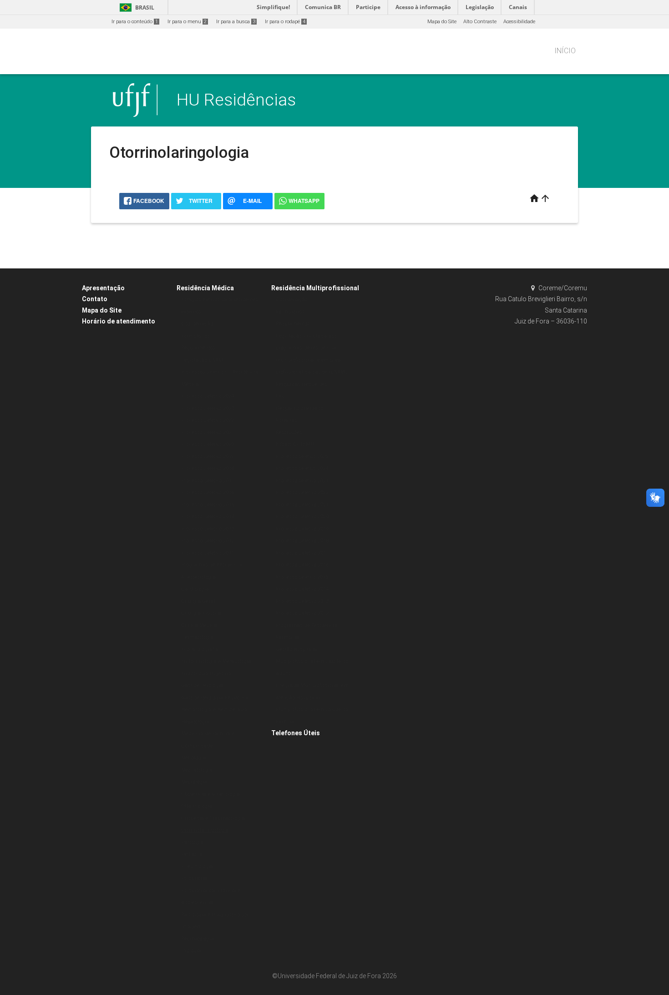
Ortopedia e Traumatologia (213, 818)
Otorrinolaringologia (204, 830)
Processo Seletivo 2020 (207, 444)
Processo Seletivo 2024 (207, 396)
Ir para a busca (235, 22)
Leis (280, 396)
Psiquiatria (194, 878)
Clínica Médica (199, 625)
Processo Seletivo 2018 (207, 468)
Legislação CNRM (202, 360)
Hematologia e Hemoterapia (214, 709)
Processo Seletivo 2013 (207, 529)
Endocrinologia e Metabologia (216, 661)
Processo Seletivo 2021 (207, 432)
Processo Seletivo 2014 (207, 517)
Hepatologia (195, 722)
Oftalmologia (196, 806)
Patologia (192, 842)
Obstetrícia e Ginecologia (210, 794)
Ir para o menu (187, 22)
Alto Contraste (480, 22)
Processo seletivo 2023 (302, 481)
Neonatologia (197, 770)
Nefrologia (193, 758)
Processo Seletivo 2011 (207, 553)
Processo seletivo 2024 (302, 468)
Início (565, 50)
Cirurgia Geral (198, 601)
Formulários (195, 336)
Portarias (286, 420)
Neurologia (194, 782)
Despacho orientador (300, 408)
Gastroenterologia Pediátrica (214, 698)
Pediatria (192, 854)
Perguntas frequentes (301, 384)
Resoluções (289, 432)
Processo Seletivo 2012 (207, 541)
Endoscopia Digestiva (206, 674)
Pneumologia (197, 866)
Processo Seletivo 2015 (207, 505)
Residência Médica (205, 288)
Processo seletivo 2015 (302, 577)
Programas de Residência (212, 565)
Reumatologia (197, 939)
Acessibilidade (519, 22)
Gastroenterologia (202, 685)
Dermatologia (197, 637)
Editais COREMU (295, 444)
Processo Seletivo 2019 (207, 457)
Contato (94, 299)
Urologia (191, 951)
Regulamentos (198, 348)
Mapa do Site (441, 22)
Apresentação (103, 288)
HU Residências (236, 100)
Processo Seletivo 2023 (207, 408)
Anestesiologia (198, 577)
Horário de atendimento (118, 321)
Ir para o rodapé (285, 22)
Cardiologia (195, 589)
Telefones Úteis (295, 733)
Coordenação (197, 324)
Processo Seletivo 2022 (207, 420)
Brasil (135, 7)
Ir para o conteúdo (135, 22)
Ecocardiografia (199, 649)
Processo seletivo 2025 (302, 457)
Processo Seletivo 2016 (207, 492)
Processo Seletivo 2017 (207, 481)
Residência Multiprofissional (315, 288)
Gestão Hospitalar (297, 649)
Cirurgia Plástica (201, 613)
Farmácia (287, 637)
